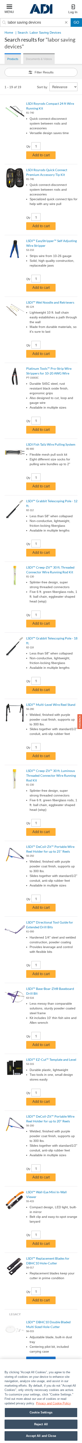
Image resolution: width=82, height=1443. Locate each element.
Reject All (41, 1424)
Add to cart (41, 155)
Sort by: (42, 87)
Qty (28, 146)
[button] (79, 721)
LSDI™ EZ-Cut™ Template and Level (51, 1059)
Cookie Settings (41, 1412)
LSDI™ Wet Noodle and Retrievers (50, 302)
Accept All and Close (41, 1436)
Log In (72, 12)
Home (9, 32)
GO (76, 22)
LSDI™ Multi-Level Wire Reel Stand (50, 705)
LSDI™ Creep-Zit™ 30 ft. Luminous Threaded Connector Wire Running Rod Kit (51, 775)
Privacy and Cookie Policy (53, 1403)
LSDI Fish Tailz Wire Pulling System (50, 444)
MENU (9, 12)
